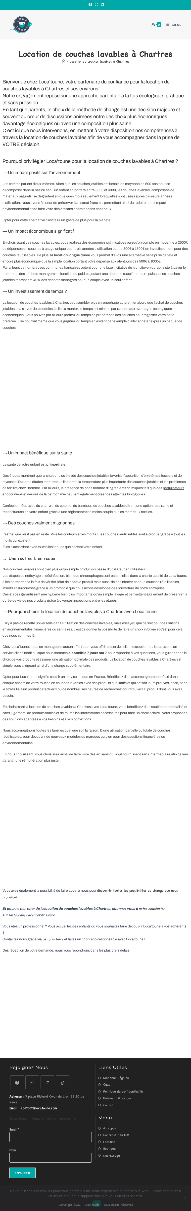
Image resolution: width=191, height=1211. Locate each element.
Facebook (33, 914)
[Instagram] (96, 4)
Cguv (106, 1084)
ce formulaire (53, 938)
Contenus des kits (116, 1134)
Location (109, 1141)
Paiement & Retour (117, 1098)
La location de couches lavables (134, 659)
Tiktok (50, 914)
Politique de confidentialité (123, 1091)
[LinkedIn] (101, 4)
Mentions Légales (116, 1077)
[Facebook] (90, 4)
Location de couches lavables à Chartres (99, 61)
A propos (109, 1128)
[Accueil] (63, 61)
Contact (109, 1104)
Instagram (16, 914)
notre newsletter (152, 908)
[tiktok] (62, 1082)
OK (97, 1204)
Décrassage (111, 1155)
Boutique (109, 1148)
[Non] (184, 1197)
